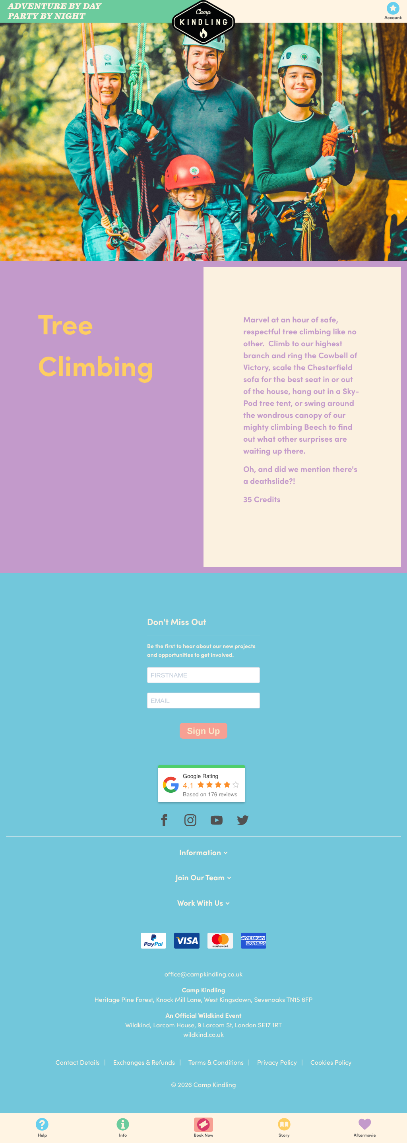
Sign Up (203, 731)
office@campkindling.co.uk (204, 974)
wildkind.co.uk (203, 1034)
